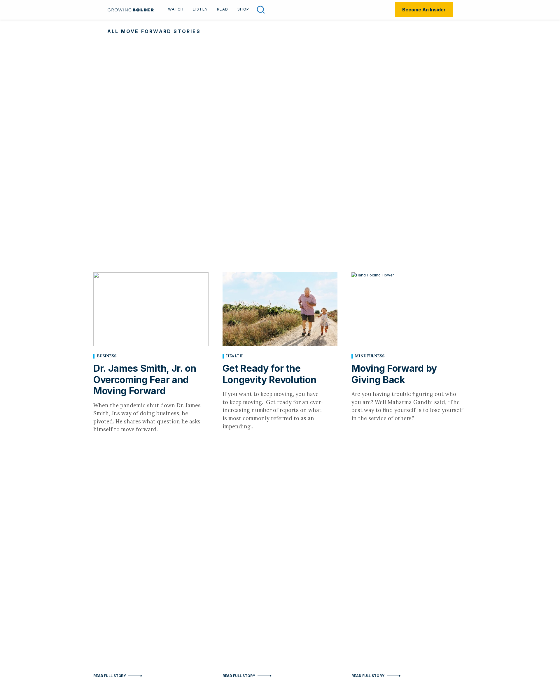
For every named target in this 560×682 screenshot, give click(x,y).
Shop (243, 9)
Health (234, 356)
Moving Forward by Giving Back (394, 374)
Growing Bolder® (130, 10)
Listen (200, 9)
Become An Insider (424, 10)
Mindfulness (369, 356)
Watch (175, 9)
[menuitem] (175, 10)
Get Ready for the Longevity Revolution (269, 374)
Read (222, 9)
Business (106, 356)
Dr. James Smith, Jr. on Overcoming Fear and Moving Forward (144, 380)
